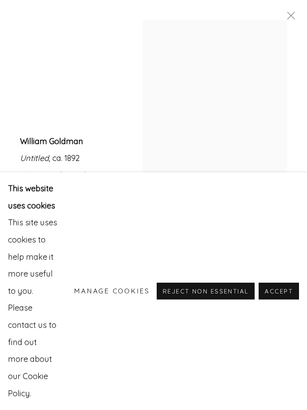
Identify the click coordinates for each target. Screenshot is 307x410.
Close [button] (289, 18)
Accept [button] (279, 291)
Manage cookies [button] (112, 291)
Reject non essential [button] (206, 291)
